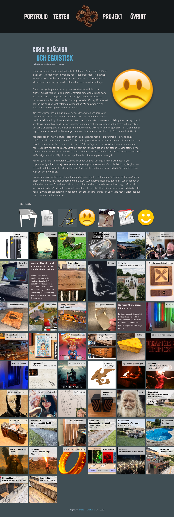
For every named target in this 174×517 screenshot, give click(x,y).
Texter (61, 16)
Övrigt (138, 16)
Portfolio (36, 16)
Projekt (112, 16)
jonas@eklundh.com (87, 510)
